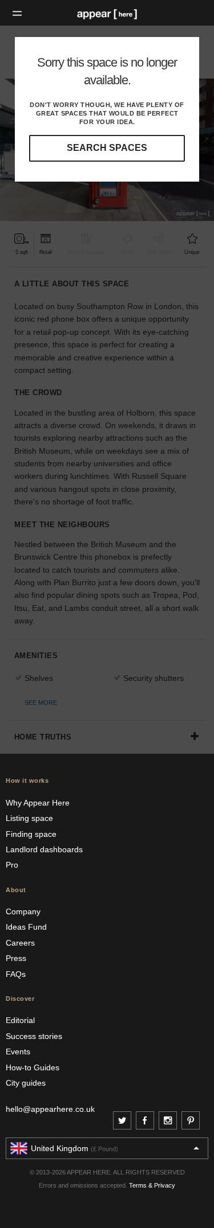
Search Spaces (107, 148)
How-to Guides (32, 1067)
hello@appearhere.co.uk (50, 1109)
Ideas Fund (26, 926)
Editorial (20, 1020)
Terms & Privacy (152, 1185)
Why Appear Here (38, 802)
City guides (26, 1082)
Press (16, 958)
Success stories (34, 1036)
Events (18, 1051)
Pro (12, 864)
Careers (20, 942)
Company (23, 911)
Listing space (29, 818)
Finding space (31, 834)
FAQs (16, 974)
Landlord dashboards (44, 849)
